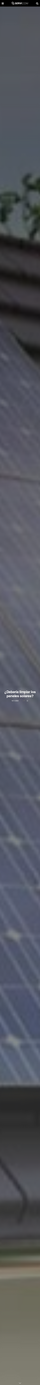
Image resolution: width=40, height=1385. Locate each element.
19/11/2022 (15, 701)
